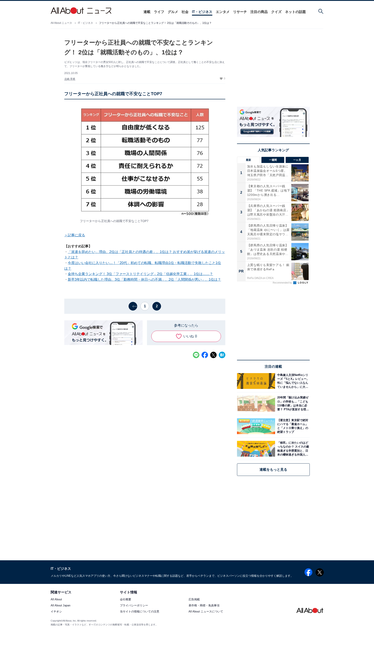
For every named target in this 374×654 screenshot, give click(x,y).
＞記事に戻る (74, 235)
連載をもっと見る (273, 469)
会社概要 (125, 599)
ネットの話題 (295, 12)
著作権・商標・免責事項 (204, 605)
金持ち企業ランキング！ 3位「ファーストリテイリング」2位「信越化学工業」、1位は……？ (140, 274)
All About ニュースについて (206, 611)
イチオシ (56, 611)
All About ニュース (61, 22)
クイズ (276, 12)
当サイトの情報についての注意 (139, 611)
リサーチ (240, 12)
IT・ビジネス (202, 12)
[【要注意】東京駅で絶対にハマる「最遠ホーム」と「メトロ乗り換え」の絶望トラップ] (292, 426)
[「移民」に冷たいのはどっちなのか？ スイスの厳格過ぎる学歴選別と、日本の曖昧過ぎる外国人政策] (292, 449)
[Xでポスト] (213, 355)
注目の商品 (259, 12)
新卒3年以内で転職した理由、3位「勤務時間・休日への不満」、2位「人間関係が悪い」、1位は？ (144, 279)
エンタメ (223, 12)
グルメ (173, 12)
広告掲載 (194, 599)
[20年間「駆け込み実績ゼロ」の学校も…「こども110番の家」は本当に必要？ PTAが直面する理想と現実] (292, 403)
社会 (185, 12)
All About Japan (60, 605)
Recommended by (283, 282)
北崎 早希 (69, 79)
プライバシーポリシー (134, 605)
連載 (146, 12)
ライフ (159, 12)
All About (56, 599)
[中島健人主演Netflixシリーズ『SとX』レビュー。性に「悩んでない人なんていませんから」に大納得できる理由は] (292, 381)
